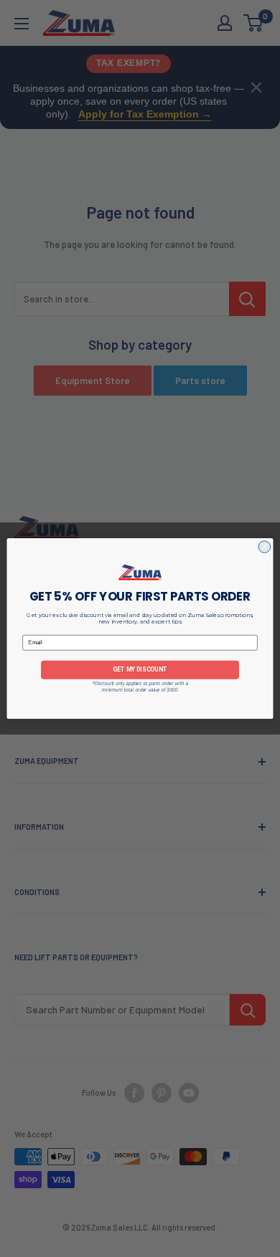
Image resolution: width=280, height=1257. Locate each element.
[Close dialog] (264, 547)
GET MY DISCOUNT (140, 670)
